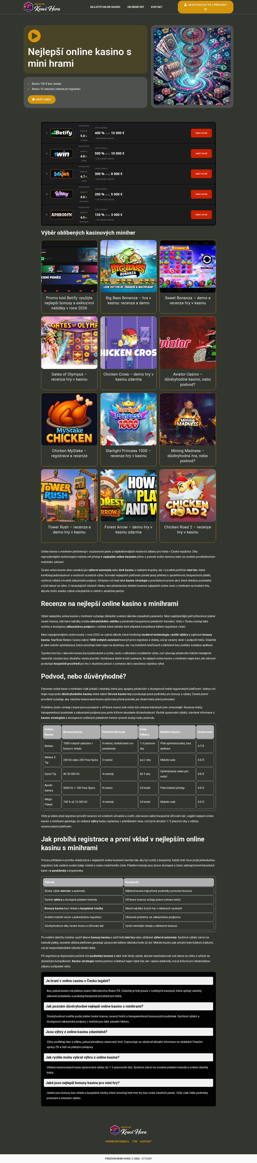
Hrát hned (43, 99)
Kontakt (157, 7)
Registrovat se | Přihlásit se (207, 7)
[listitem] (128, 133)
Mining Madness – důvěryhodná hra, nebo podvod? (187, 455)
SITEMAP (147, 1158)
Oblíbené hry (135, 7)
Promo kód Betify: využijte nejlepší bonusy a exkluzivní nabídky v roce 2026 (69, 303)
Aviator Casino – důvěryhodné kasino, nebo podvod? (188, 379)
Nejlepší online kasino (105, 7)
